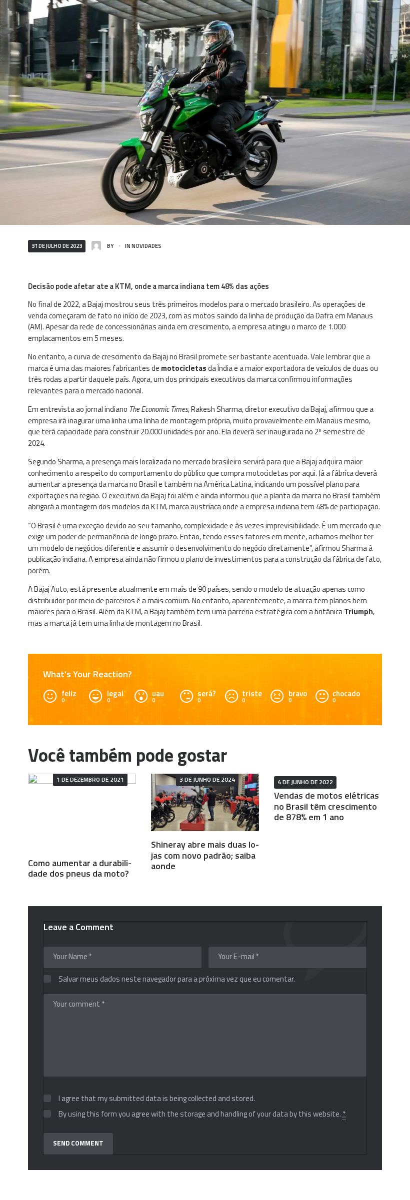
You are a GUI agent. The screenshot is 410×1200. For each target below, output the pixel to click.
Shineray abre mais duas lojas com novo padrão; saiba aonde (205, 855)
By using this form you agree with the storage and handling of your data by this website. (202, 1114)
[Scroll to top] (391, 1187)
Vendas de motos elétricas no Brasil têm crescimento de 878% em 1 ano (326, 806)
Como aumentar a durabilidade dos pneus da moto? (80, 868)
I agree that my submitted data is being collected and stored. (156, 1099)
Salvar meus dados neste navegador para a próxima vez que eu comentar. (176, 979)
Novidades (147, 245)
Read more (82, 811)
